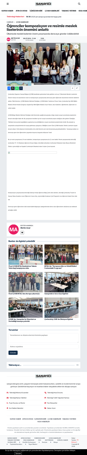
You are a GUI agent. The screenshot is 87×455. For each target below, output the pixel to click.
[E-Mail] (22, 232)
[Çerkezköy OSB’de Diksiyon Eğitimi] (61, 308)
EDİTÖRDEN (49, 440)
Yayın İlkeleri (32, 444)
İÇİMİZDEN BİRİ (36, 11)
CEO (39, 440)
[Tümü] (77, 365)
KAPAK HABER (7, 11)
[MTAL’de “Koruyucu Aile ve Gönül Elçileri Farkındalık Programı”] (61, 254)
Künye (55, 442)
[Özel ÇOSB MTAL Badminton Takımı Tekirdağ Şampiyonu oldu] (25, 254)
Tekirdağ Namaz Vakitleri (18, 398)
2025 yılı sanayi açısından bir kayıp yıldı (43, 17)
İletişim (44, 442)
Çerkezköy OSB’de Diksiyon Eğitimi (58, 319)
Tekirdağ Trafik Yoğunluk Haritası (58, 398)
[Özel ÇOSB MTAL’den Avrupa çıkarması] (25, 282)
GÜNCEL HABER (62, 440)
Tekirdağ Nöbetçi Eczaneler (18, 392)
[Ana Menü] (8, 4)
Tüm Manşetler (52, 403)
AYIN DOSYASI (21, 11)
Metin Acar (25, 228)
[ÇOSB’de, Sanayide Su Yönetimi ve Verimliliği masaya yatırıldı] (25, 308)
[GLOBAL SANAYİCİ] (43, 4)
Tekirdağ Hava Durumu (55, 392)
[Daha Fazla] (21, 88)
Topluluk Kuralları (16, 444)
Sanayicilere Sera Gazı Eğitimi (56, 294)
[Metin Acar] (13, 229)
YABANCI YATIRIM (69, 11)
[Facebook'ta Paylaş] (9, 88)
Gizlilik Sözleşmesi (29, 442)
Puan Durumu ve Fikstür (17, 403)
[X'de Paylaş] (13, 88)
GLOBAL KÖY (12, 442)
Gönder (13, 353)
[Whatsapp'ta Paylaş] (17, 88)
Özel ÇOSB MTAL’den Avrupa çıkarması (24, 294)
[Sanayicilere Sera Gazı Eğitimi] (61, 282)
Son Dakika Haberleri (16, 408)
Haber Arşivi (51, 408)
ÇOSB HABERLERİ (52, 11)
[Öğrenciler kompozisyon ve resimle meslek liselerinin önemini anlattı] (43, 64)
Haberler (10, 22)
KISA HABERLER (44, 422)
